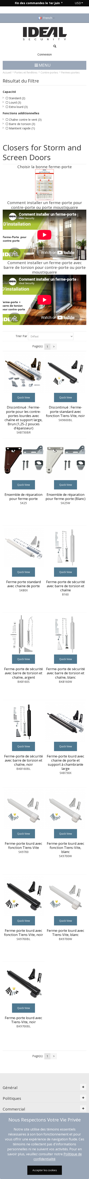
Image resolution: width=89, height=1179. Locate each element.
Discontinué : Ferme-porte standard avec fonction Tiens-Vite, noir (65, 411)
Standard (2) (16, 98)
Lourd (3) (14, 102)
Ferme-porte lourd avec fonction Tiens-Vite (23, 845)
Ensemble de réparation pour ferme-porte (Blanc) (65, 496)
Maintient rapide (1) (21, 128)
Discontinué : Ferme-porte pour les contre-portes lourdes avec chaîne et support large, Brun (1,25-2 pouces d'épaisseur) (23, 417)
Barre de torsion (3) (21, 124)
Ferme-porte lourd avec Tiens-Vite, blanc (65, 932)
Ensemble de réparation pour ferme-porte (23, 496)
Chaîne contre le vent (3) (25, 120)
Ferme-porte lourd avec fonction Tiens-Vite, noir (23, 932)
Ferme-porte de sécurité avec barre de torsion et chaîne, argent (23, 673)
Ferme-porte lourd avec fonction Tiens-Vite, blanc (65, 847)
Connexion (44, 54)
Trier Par (21, 336)
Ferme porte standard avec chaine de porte (23, 584)
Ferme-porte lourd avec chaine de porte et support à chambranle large (65, 762)
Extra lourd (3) (18, 107)
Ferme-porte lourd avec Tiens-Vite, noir (23, 1020)
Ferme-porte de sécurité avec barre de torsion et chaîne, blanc (65, 673)
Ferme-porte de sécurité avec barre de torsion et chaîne (65, 586)
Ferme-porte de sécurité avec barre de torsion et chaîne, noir (23, 760)
